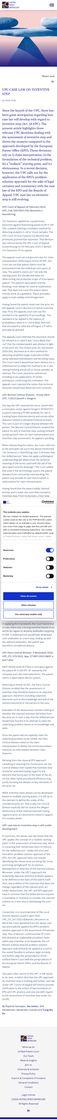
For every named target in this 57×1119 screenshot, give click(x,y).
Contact (28, 1087)
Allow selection (28, 605)
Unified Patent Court (28, 1051)
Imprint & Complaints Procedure (28, 1078)
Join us (28, 1064)
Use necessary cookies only (28, 614)
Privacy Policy (28, 1073)
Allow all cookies (28, 596)
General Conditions (28, 1082)
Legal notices (28, 1094)
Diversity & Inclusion (28, 1069)
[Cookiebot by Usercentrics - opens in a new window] (42, 502)
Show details (42, 587)
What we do (28, 1047)
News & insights (28, 1060)
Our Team (28, 1055)
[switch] (50, 559)
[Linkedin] (52, 81)
